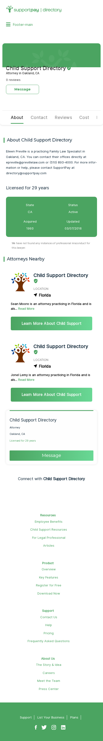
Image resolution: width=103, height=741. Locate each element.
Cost (84, 117)
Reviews (63, 117)
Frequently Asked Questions (49, 641)
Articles (48, 545)
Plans (74, 717)
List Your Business (50, 717)
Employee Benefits (49, 521)
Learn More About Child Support (52, 323)
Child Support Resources (48, 529)
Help (48, 625)
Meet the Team (48, 681)
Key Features (48, 577)
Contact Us (48, 617)
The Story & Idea (48, 665)
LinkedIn (63, 725)
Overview (49, 569)
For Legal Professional (48, 537)
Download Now (48, 593)
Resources (48, 515)
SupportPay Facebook (36, 725)
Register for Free (48, 585)
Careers (49, 673)
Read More (26, 308)
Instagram (54, 725)
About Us (48, 658)
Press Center (49, 689)
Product (48, 563)
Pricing (49, 633)
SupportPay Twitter (44, 725)
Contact (39, 117)
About (17, 117)
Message (22, 89)
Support (48, 610)
